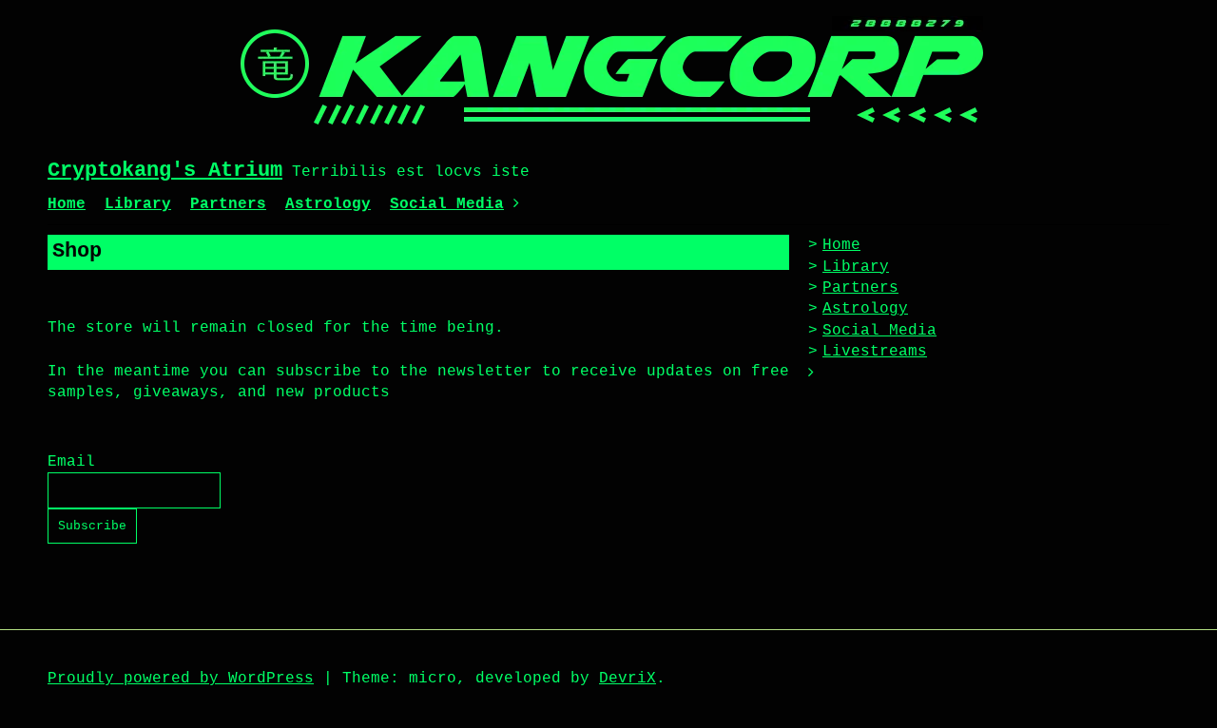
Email (71, 461)
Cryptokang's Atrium (165, 170)
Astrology (328, 204)
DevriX (627, 678)
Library (138, 204)
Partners (228, 204)
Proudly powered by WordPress (181, 678)
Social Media (447, 204)
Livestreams (874, 351)
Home (67, 204)
